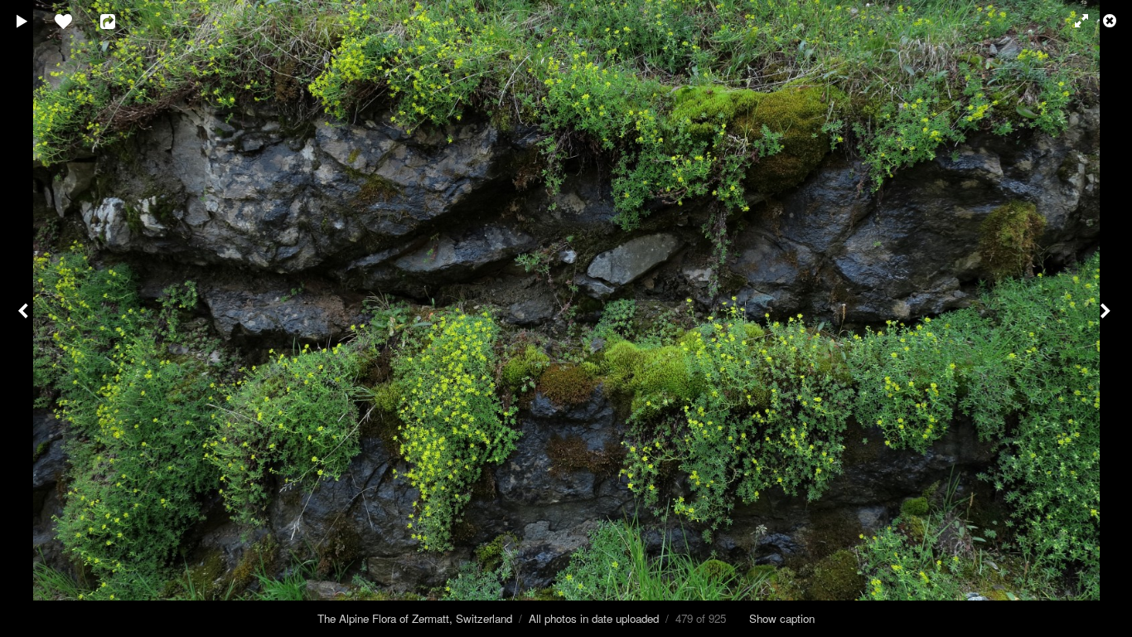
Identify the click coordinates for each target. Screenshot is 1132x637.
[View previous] (25, 318)
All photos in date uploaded (594, 618)
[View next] (1107, 318)
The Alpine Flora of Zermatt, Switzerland (414, 618)
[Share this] (119, 20)
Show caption (782, 618)
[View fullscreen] (1074, 20)
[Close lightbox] (1111, 20)
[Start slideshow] (22, 20)
